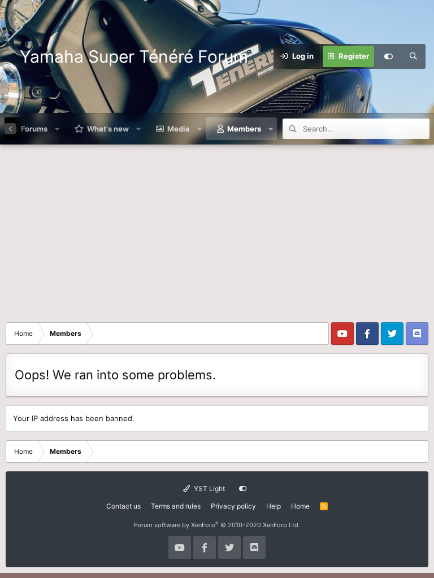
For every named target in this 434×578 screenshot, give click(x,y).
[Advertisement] (217, 229)
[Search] (413, 56)
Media (178, 128)
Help (273, 506)
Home (300, 506)
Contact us (123, 506)
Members (244, 128)
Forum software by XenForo (217, 525)
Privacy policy (233, 506)
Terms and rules (176, 506)
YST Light (208, 488)
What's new (108, 128)
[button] (57, 128)
